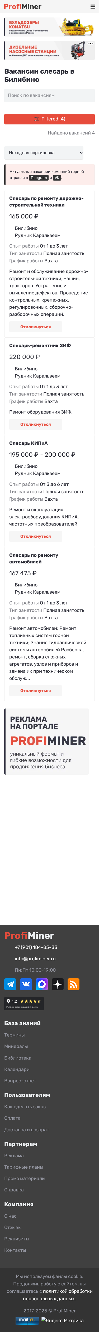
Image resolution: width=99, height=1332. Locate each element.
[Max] (42, 989)
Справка (14, 1190)
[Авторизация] (85, 6)
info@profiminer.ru (35, 959)
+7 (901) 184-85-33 (36, 947)
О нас (10, 1216)
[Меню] (93, 6)
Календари (17, 1069)
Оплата (12, 1118)
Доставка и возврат (26, 1130)
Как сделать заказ (25, 1107)
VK (57, 178)
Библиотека (17, 1058)
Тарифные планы (23, 1167)
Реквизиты (16, 1239)
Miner (22, 6)
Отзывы (13, 1227)
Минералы (16, 1046)
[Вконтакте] (26, 989)
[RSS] (73, 989)
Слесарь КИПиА (28, 443)
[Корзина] (77, 6)
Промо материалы (24, 1178)
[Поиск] (70, 6)
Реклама (14, 1156)
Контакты (15, 1250)
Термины (14, 1035)
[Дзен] (58, 989)
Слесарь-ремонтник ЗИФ (40, 345)
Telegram (39, 178)
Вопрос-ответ (20, 1081)
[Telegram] (10, 989)
